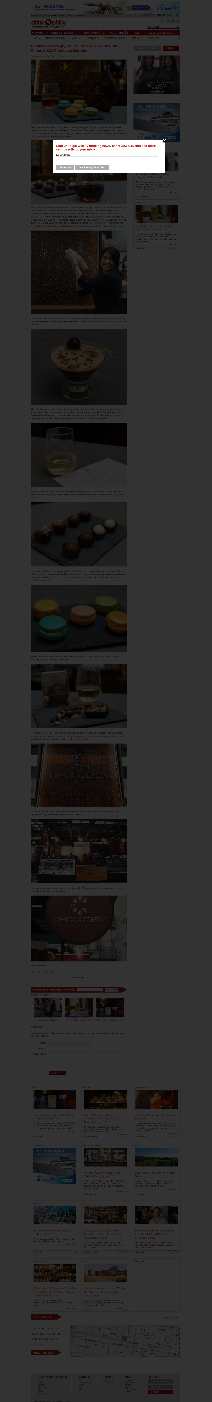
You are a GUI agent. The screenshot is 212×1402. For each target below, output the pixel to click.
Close (164, 141)
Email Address (63, 155)
